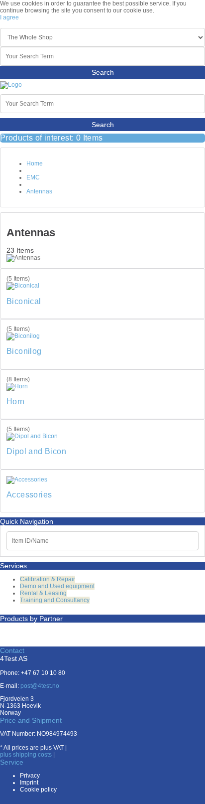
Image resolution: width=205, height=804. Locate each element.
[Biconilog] (23, 335)
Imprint (29, 782)
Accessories (29, 494)
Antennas (39, 191)
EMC (33, 177)
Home (34, 163)
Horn (15, 401)
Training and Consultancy (55, 600)
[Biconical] (22, 285)
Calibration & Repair (47, 579)
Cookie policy (38, 789)
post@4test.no (39, 685)
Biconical (23, 301)
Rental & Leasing (43, 593)
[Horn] (17, 386)
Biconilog (24, 351)
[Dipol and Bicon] (32, 436)
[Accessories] (26, 479)
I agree (9, 17)
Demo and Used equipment (57, 586)
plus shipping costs (26, 754)
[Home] (11, 84)
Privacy (30, 775)
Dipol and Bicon (36, 451)
